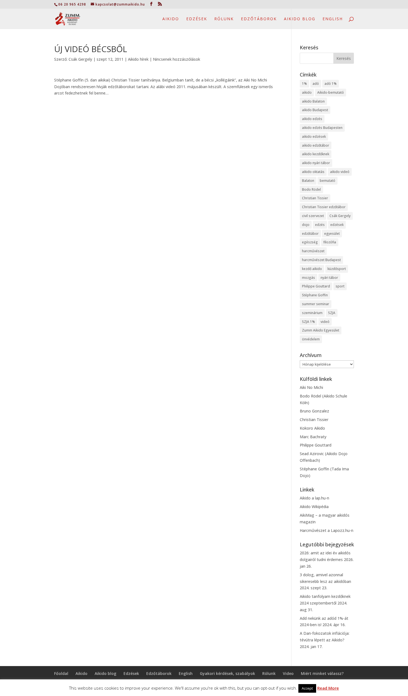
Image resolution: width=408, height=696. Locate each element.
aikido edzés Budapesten (322, 127)
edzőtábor (310, 233)
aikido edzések (314, 136)
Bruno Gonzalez (314, 411)
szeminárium (312, 312)
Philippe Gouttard (316, 286)
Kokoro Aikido (312, 428)
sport (340, 286)
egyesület (332, 233)
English (333, 19)
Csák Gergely (80, 59)
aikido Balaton (313, 101)
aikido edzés (312, 118)
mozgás (308, 277)
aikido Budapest (315, 110)
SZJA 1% (308, 321)
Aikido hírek (138, 59)
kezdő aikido (312, 268)
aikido (307, 92)
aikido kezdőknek (315, 154)
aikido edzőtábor (315, 145)
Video (288, 673)
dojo (305, 224)
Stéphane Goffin (315, 295)
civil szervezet (313, 215)
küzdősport (337, 268)
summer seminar (315, 304)
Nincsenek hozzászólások (176, 59)
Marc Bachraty (313, 436)
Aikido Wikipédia (314, 506)
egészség (310, 242)
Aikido (170, 19)
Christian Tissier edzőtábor (324, 207)
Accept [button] (307, 688)
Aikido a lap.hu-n (314, 498)
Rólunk (224, 19)
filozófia (329, 242)
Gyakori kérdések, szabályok (227, 673)
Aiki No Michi (311, 387)
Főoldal (61, 673)
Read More (328, 688)
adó (316, 83)
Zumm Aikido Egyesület (320, 330)
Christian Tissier (315, 198)
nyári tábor (329, 277)
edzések (337, 224)
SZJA (331, 312)
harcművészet (313, 251)
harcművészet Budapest (321, 260)
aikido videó (339, 171)
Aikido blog (299, 19)
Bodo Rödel (311, 189)
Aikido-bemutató (330, 92)
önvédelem (311, 339)
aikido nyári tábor (316, 162)
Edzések (196, 19)
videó (325, 321)
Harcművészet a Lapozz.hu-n (326, 530)
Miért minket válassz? (322, 673)
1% (304, 83)
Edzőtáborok (259, 19)
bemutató (327, 180)
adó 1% (330, 83)
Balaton (308, 180)
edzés (320, 224)
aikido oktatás (313, 171)
